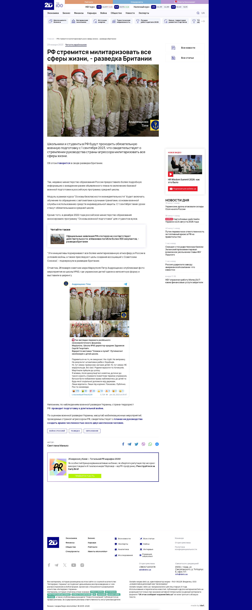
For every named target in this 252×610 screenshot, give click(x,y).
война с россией (57, 431)
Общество (116, 13)
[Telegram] (129, 444)
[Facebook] (123, 444)
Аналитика (123, 549)
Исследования (125, 555)
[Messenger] (157, 444)
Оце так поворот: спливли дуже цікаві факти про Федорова (184, 425)
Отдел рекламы (183, 542)
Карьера (91, 13)
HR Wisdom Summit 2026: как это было (184, 181)
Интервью (148, 549)
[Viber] (143, 444)
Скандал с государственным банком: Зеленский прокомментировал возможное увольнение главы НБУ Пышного (184, 250)
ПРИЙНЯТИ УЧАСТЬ (84, 476)
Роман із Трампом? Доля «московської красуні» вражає (183, 453)
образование (92, 431)
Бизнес (66, 13)
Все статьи (187, 57)
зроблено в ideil (198, 606)
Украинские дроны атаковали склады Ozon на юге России (184, 208)
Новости (130, 13)
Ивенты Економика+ (184, 2)
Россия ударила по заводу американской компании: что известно (180, 267)
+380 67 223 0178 (147, 567)
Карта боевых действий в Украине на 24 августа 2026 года (182, 220)
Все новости (188, 47)
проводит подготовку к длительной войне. (78, 408)
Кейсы (146, 544)
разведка (75, 431)
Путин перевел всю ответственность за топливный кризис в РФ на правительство (184, 234)
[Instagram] (82, 565)
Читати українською (76, 44)
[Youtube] (73, 565)
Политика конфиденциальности (186, 548)
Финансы (78, 13)
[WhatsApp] (150, 444)
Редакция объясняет (147, 555)
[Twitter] (136, 444)
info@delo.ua (181, 574)
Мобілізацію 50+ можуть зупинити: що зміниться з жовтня (181, 396)
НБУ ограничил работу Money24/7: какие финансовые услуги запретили (184, 281)
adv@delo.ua (145, 570)
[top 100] (59, 5)
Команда (179, 538)
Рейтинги (89, 2)
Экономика (53, 13)
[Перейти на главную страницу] (48, 5)
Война (103, 13)
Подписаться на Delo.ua (184, 188)
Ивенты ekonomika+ (97, 551)
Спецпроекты (137, 2)
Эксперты (144, 13)
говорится (63, 163)
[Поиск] (198, 13)
